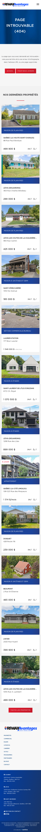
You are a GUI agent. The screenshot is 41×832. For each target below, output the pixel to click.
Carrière (7, 748)
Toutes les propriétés (20, 710)
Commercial (8, 738)
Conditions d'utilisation (22, 825)
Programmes (8, 754)
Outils (6, 751)
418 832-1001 (11, 781)
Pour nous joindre (26, 71)
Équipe (6, 742)
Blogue (6, 761)
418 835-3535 (11, 793)
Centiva (24, 829)
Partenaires (8, 758)
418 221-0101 (10, 805)
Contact (7, 764)
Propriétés (7, 735)
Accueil (10, 71)
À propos (7, 745)
